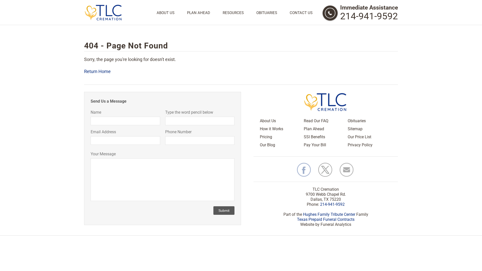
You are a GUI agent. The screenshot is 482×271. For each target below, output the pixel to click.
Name (96, 112)
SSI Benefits (314, 136)
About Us (165, 13)
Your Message (103, 154)
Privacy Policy (360, 145)
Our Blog (267, 145)
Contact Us (301, 13)
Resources (233, 13)
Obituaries (266, 13)
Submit (223, 211)
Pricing (266, 136)
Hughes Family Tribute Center (329, 214)
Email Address (103, 131)
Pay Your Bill (315, 145)
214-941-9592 (369, 16)
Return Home (97, 71)
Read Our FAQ (316, 120)
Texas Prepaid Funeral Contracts (325, 219)
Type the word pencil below (189, 112)
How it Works (271, 128)
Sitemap (355, 128)
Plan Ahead (198, 13)
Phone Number (178, 131)
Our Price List (359, 136)
